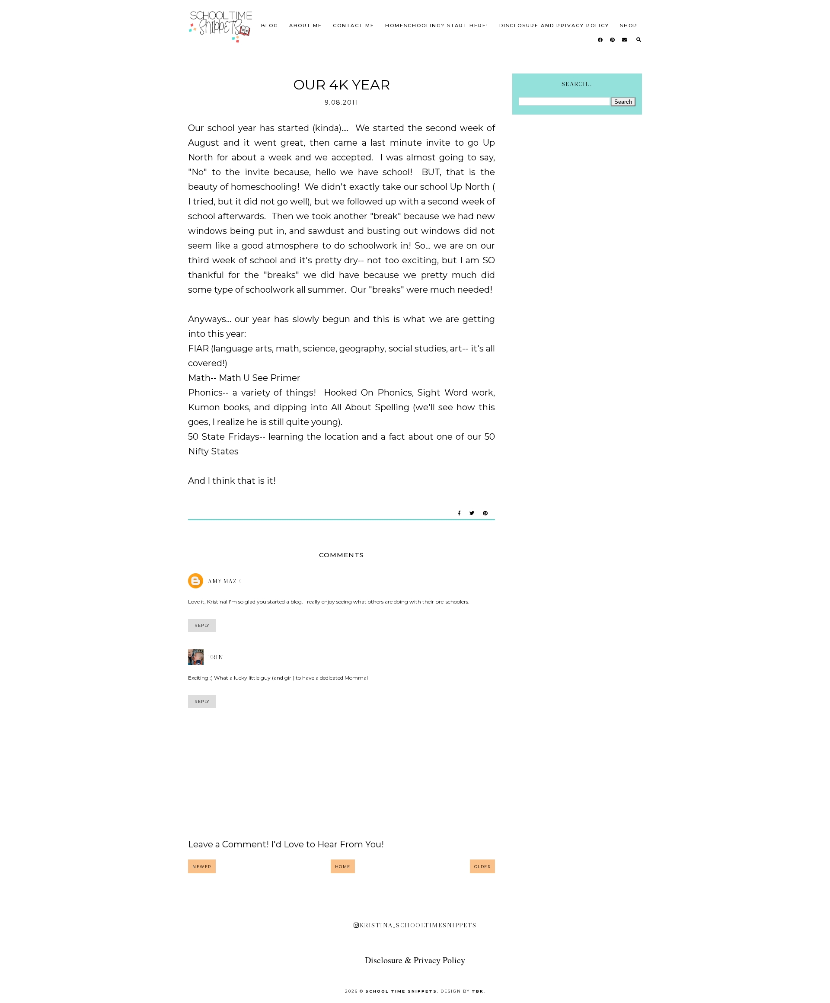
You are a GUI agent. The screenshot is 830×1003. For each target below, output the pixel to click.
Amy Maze (224, 581)
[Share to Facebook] (459, 513)
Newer (201, 866)
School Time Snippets (401, 991)
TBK (478, 991)
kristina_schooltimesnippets (418, 925)
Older (482, 866)
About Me (305, 25)
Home (343, 866)
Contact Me (353, 25)
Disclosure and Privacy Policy (554, 25)
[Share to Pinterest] (485, 513)
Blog (269, 25)
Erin (215, 657)
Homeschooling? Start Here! (436, 25)
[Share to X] (471, 513)
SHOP (629, 25)
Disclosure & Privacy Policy (415, 960)
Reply (202, 625)
